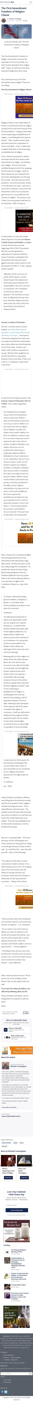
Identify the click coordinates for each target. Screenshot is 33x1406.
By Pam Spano (15, 1287)
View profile (18, 20)
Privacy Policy (7, 1382)
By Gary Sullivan (15, 1254)
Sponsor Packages (16, 1357)
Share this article (26, 1012)
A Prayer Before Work (18, 1285)
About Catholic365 (9, 1355)
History (22, 1142)
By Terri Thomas (15, 1269)
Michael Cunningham (15, 19)
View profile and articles (10, 1107)
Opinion (15, 1142)
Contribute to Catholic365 (11, 1360)
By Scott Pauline (15, 1301)
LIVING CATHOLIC (6, 1142)
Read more (8, 1177)
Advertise (6, 1357)
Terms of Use (7, 1380)
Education (4, 1146)
